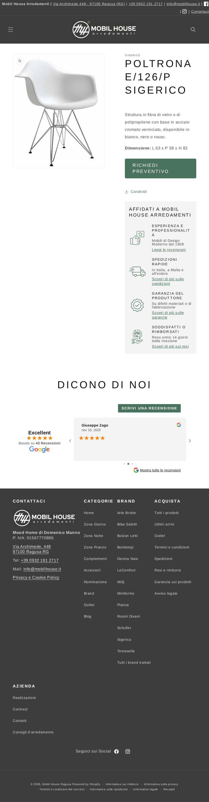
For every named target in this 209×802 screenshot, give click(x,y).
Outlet (89, 605)
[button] (10, 29)
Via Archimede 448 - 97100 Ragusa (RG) (89, 4)
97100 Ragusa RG (31, 551)
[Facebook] (206, 4)
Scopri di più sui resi (170, 346)
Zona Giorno (95, 524)
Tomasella (126, 651)
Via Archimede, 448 (32, 546)
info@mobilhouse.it (183, 4)
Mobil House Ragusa (56, 784)
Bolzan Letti (127, 536)
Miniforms (125, 593)
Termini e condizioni (171, 547)
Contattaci (200, 11)
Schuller (124, 628)
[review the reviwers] (179, 426)
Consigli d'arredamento (33, 732)
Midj (120, 582)
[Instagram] (184, 11)
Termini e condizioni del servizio (62, 789)
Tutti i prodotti (166, 513)
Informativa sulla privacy (161, 784)
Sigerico (124, 639)
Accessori (92, 570)
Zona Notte (93, 536)
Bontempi (125, 547)
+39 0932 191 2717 (146, 4)
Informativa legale (145, 789)
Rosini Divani (128, 616)
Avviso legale (166, 593)
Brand (89, 593)
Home (89, 513)
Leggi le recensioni (169, 249)
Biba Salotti (127, 524)
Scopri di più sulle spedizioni (168, 281)
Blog (88, 616)
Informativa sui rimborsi (122, 784)
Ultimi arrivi (164, 524)
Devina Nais (127, 559)
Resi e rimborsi (167, 570)
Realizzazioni (24, 698)
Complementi (95, 559)
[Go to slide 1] (124, 464)
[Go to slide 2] (128, 464)
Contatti (20, 721)
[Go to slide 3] (132, 464)
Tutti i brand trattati (134, 662)
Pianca (123, 605)
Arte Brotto (126, 513)
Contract (20, 709)
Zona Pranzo (95, 547)
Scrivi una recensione (149, 408)
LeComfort (126, 570)
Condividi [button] (139, 192)
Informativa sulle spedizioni (109, 789)
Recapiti (169, 789)
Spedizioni (163, 559)
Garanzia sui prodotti (172, 582)
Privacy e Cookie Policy (36, 577)
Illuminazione (95, 582)
